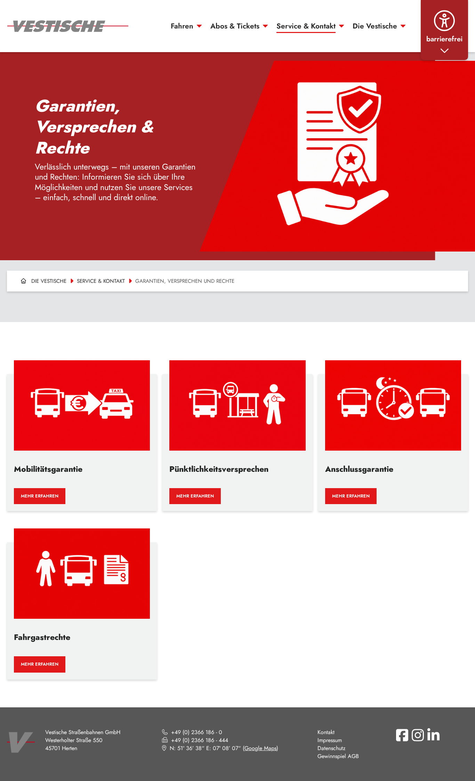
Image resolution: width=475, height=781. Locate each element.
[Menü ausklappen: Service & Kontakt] (341, 26)
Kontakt (326, 732)
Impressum (329, 740)
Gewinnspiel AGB (338, 756)
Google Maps (260, 748)
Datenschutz (331, 748)
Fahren (182, 26)
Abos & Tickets (234, 26)
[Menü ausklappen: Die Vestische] (403, 26)
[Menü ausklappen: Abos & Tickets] (265, 26)
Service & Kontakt (306, 26)
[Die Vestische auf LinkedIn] (433, 735)
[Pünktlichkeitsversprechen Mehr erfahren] (237, 430)
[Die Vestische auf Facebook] (402, 735)
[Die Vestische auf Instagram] (418, 735)
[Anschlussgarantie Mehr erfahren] (393, 430)
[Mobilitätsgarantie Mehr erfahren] (82, 430)
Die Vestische (375, 26)
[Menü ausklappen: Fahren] (199, 26)
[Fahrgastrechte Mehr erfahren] (82, 598)
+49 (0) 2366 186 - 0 (196, 732)
